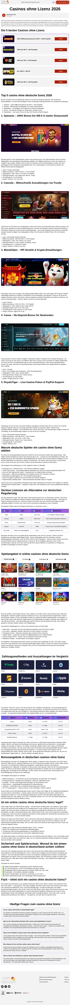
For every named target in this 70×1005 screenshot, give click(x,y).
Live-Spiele (25, 559)
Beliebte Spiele (8, 559)
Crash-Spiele (42, 559)
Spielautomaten (60, 559)
